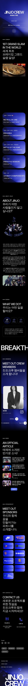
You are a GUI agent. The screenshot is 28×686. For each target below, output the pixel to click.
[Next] (24, 398)
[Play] (14, 280)
